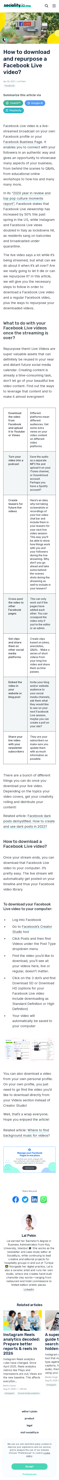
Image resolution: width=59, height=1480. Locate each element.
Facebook (10, 85)
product (29, 1418)
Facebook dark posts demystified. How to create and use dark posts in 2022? (29, 821)
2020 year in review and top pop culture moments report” (26, 198)
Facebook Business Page (22, 142)
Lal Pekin (21, 81)
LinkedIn (29, 1289)
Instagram (9, 1393)
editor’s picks (29, 1411)
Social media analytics (28, 1393)
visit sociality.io (29, 1432)
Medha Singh (51, 1377)
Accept (29, 1466)
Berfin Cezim (9, 1385)
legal (29, 1425)
